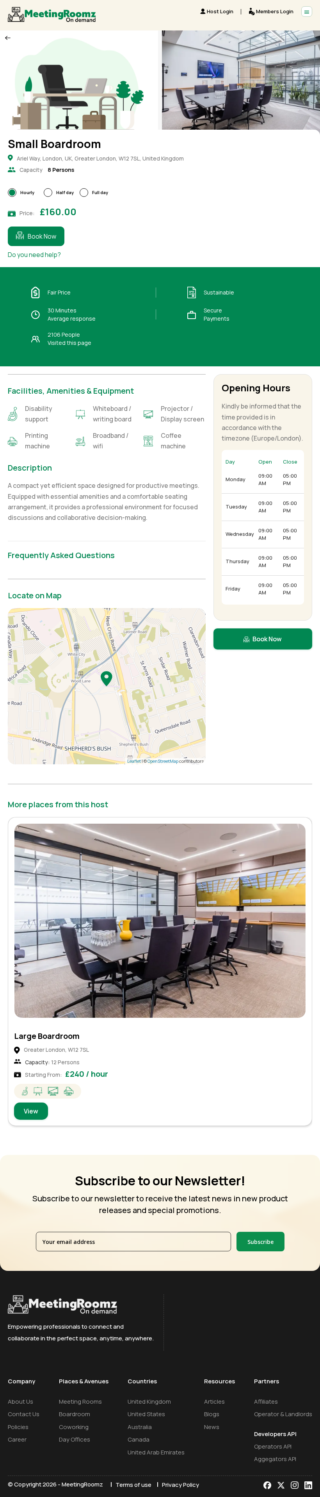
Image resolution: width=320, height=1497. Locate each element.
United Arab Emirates (156, 1452)
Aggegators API (275, 1459)
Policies (18, 1427)
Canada (138, 1439)
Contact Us (23, 1414)
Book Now (42, 236)
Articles (214, 1401)
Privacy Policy (180, 1485)
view (31, 1111)
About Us (20, 1401)
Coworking (74, 1427)
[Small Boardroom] (106, 678)
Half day (65, 192)
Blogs (211, 1414)
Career (17, 1439)
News (211, 1427)
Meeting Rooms (80, 1401)
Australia (140, 1427)
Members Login (274, 11)
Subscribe (260, 1241)
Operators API (273, 1446)
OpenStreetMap (163, 761)
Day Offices (74, 1439)
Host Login (220, 11)
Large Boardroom (47, 1036)
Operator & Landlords (283, 1414)
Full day (100, 192)
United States (146, 1414)
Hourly (27, 192)
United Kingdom (149, 1401)
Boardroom (74, 1414)
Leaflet (134, 761)
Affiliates (266, 1401)
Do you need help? (34, 254)
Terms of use (133, 1485)
